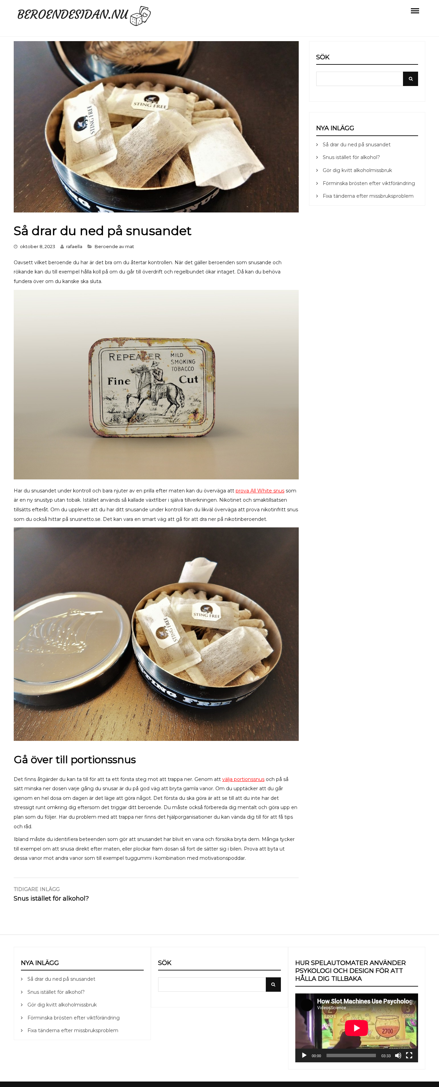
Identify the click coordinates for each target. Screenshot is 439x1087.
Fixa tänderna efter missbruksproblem (368, 196)
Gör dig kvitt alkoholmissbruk (357, 170)
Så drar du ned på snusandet (357, 145)
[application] (356, 1027)
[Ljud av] (398, 1055)
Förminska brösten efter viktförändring (369, 183)
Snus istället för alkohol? (351, 157)
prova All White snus (260, 491)
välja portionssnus (243, 779)
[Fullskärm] (409, 1055)
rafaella (74, 246)
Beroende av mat (114, 246)
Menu (415, 10)
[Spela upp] (304, 1055)
